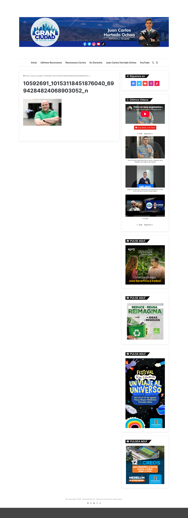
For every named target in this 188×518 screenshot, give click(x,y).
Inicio (34, 62)
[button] (148, 133)
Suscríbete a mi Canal (146, 128)
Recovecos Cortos (75, 62)
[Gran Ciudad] (94, 31)
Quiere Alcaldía (37, 76)
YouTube (145, 62)
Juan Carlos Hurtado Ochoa (121, 62)
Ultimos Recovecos (51, 62)
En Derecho (96, 62)
